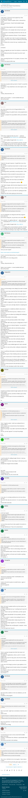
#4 (26, 153)
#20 (26, 748)
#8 (26, 374)
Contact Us (24, 788)
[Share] (25, 15)
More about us (5, 784)
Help (23, 784)
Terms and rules (12, 784)
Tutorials (4, 788)
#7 (26, 276)
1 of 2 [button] (10, 764)
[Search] (26, 1)
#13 (26, 535)
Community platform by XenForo (11, 796)
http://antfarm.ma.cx (14, 137)
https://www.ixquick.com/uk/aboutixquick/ (10, 252)
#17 (26, 680)
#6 (26, 237)
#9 (26, 408)
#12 (26, 510)
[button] (1, 1)
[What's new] (24, 1)
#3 (26, 107)
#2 (26, 69)
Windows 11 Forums (6, 794)
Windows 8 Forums (6, 790)
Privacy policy (19, 784)
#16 (26, 636)
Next (14, 764)
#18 (26, 703)
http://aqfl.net (20, 140)
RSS (25, 790)
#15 (26, 594)
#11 (26, 482)
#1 (26, 15)
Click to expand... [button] (14, 80)
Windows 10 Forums (6, 792)
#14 (26, 565)
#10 (26, 443)
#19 (26, 732)
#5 (26, 201)
